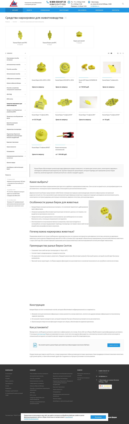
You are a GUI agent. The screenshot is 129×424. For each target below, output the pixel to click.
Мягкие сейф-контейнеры (37, 386)
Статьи (7, 386)
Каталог (33, 370)
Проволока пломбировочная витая (62, 373)
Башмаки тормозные (59, 387)
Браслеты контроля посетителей (62, 376)
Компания (9, 370)
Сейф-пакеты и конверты (37, 383)
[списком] (120, 53)
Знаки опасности (57, 389)
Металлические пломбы (36, 381)
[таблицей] (123, 53)
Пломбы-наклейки (35, 378)
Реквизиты (8, 388)
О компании (8, 373)
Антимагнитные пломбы (37, 376)
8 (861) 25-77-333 (58, 4)
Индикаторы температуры (60, 378)
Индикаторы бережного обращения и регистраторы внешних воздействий (63, 382)
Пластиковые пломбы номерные (39, 373)
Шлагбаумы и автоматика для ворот (63, 401)
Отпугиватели (57, 392)
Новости (8, 175)
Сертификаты (9, 383)
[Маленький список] (108, 53)
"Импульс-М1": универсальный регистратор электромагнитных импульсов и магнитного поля (15, 204)
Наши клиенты (9, 381)
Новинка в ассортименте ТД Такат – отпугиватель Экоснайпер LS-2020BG (16, 183)
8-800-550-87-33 (58, 1)
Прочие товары (57, 398)
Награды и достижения (11, 391)
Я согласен (98, 417)
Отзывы (7, 378)
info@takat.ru (95, 6)
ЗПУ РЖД (32, 392)
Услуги (79, 370)
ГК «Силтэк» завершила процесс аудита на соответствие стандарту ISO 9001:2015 (15, 193)
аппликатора (41, 334)
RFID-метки (33, 395)
